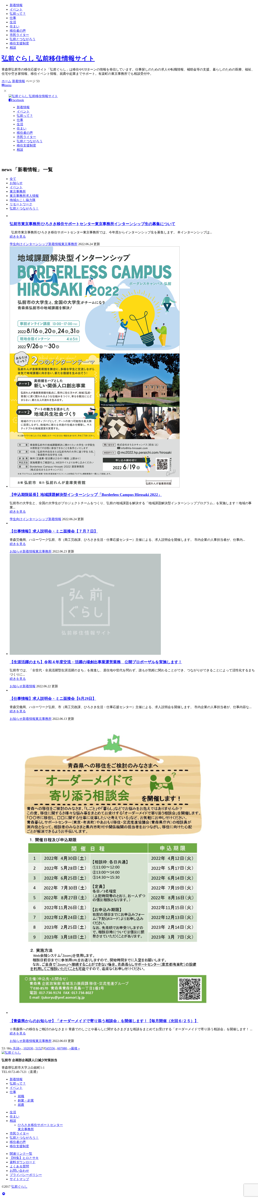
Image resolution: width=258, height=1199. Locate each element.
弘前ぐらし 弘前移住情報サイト (48, 58)
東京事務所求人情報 (24, 195)
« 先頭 (14, 1048)
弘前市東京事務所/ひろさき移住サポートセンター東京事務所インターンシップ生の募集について (92, 224)
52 (40, 1048)
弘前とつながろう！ (24, 208)
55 (50, 1048)
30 (31, 1048)
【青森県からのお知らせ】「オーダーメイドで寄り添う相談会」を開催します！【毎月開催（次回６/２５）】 (104, 1021)
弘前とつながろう (22, 39)
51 (37, 1048)
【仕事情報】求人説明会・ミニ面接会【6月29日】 (53, 698)
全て (13, 178)
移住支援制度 (19, 43)
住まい (14, 26)
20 (28, 1048)
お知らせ (16, 183)
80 (65, 1048)
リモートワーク (21, 204)
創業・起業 (26, 1100)
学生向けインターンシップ (29, 244)
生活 (13, 22)
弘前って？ (18, 13)
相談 (13, 47)
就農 (21, 1104)
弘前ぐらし (19, 1186)
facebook (17, 100)
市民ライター (19, 35)
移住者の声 (18, 30)
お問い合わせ (19, 1170)
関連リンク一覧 (21, 1153)
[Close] (5, 90)
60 (58, 1048)
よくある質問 (19, 1166)
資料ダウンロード (22, 1162)
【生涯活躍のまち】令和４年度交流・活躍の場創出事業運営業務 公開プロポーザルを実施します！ (96, 662)
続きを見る (18, 236)
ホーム (6, 81)
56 (53, 1048)
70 (62, 1048)
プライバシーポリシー (26, 1175)
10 (25, 1048)
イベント (16, 9)
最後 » (75, 1048)
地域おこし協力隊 (22, 200)
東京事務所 (18, 191)
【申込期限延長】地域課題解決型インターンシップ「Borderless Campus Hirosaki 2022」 (86, 494)
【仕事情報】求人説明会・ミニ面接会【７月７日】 (54, 531)
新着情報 (16, 5)
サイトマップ (19, 1179)
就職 (21, 1096)
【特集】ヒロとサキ (24, 1158)
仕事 (13, 18)
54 (46, 1048)
